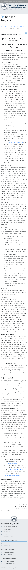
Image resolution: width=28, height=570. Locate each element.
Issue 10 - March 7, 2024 (17, 27)
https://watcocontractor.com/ (13, 142)
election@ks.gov (8, 554)
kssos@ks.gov (7, 534)
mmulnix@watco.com (11, 463)
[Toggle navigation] (3, 12)
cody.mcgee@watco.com (12, 475)
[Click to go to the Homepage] (14, 6)
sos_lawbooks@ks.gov (9, 563)
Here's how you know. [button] (23, 1)
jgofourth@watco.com (15, 469)
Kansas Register (5, 27)
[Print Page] (26, 32)
